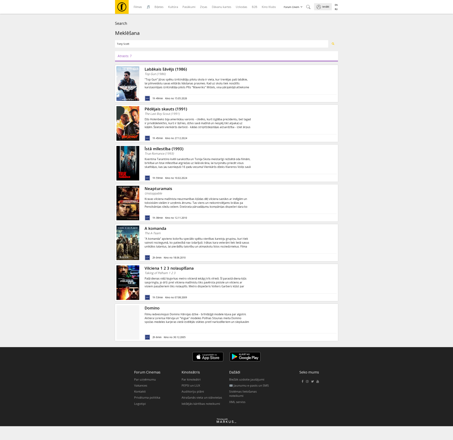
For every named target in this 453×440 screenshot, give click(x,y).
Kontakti (140, 391)
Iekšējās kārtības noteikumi (201, 404)
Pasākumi (188, 7)
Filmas (138, 7)
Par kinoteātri (191, 379)
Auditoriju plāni (193, 391)
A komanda (155, 228)
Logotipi (140, 404)
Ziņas (203, 7)
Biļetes (159, 7)
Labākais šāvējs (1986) (166, 69)
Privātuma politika (147, 397)
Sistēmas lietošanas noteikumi (243, 393)
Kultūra (173, 7)
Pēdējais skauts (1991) (166, 109)
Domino (152, 308)
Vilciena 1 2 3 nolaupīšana (169, 268)
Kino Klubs (269, 7)
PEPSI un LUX (191, 385)
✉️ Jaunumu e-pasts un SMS (249, 385)
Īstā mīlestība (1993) (164, 148)
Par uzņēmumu (145, 379)
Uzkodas (241, 7)
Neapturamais (158, 188)
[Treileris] (139, 83)
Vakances (140, 385)
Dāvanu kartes (221, 7)
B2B (254, 7)
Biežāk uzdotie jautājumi (246, 379)
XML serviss (237, 402)
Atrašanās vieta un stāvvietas (202, 397)
